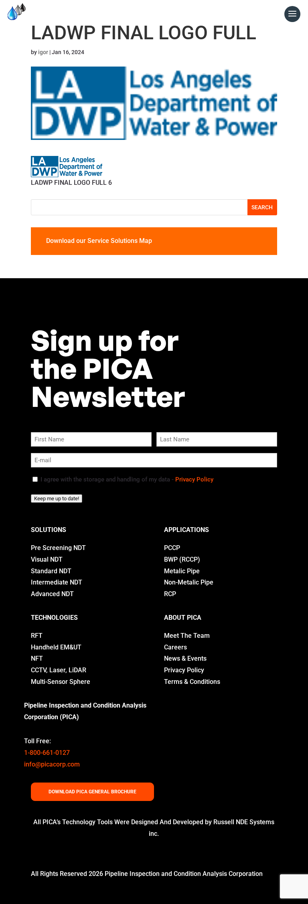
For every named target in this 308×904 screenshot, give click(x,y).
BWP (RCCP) (182, 559)
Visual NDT (47, 559)
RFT (37, 635)
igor (43, 52)
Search (262, 207)
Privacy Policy (194, 479)
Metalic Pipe (182, 571)
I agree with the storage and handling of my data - (127, 479)
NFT (37, 658)
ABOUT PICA (182, 617)
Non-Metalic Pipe (188, 582)
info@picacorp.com (52, 764)
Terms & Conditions (192, 682)
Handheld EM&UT (56, 647)
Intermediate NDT (56, 582)
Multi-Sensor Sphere (60, 682)
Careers (175, 647)
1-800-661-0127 (47, 752)
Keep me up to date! (56, 498)
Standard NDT (51, 571)
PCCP (172, 548)
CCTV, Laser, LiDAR (58, 670)
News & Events (185, 658)
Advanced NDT (52, 594)
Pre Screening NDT (58, 548)
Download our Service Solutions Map (99, 241)
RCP (170, 594)
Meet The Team (187, 635)
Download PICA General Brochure (92, 792)
